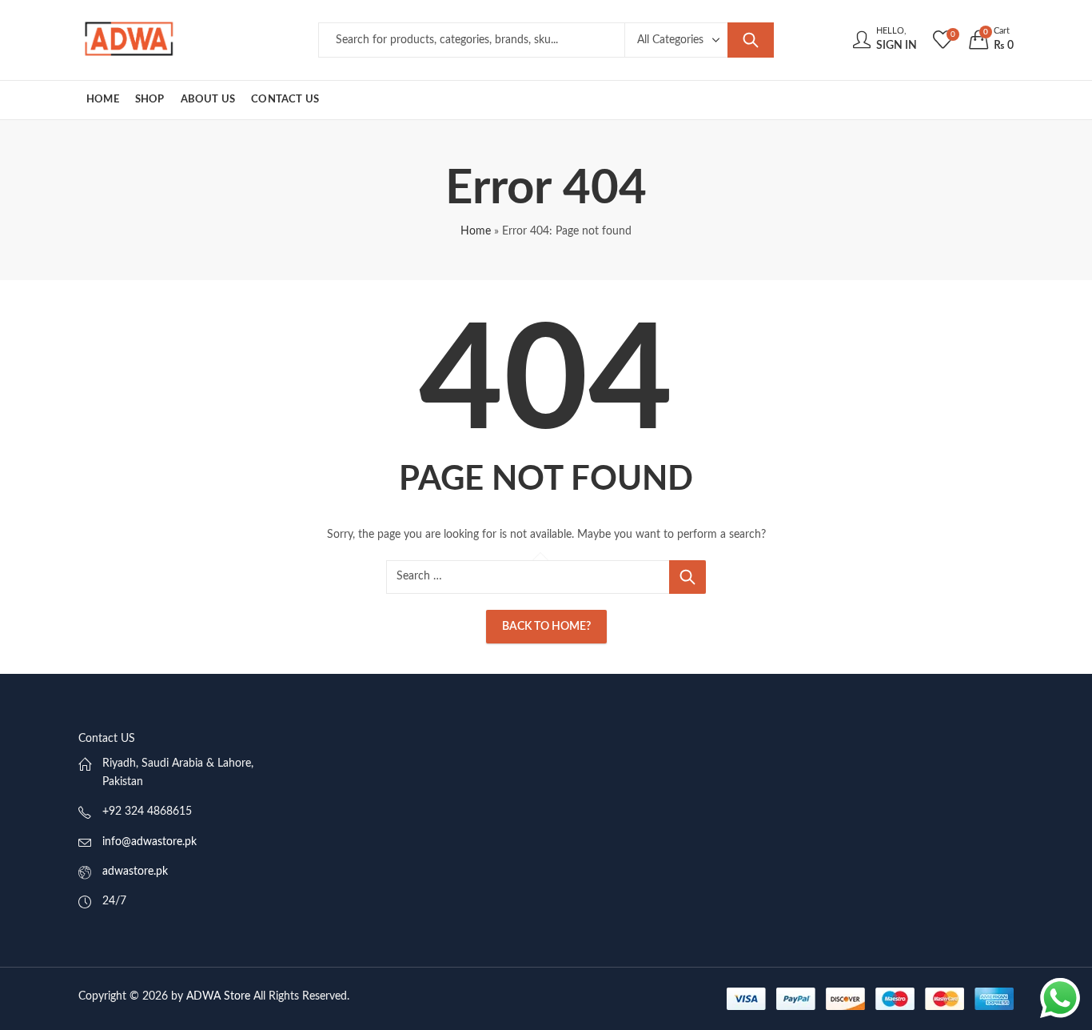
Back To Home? (546, 626)
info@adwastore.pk (149, 842)
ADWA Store (218, 996)
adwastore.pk (135, 871)
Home (475, 231)
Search (750, 40)
